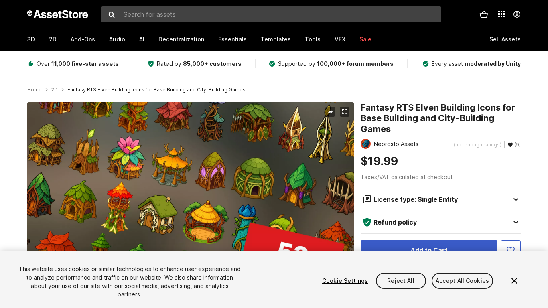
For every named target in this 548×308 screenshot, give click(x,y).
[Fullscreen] (344, 112)
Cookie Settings (345, 280)
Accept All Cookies (462, 280)
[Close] (514, 281)
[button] (484, 14)
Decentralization (181, 39)
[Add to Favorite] (511, 250)
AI (141, 39)
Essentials (232, 39)
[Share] (330, 112)
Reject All (400, 280)
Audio (117, 39)
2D (53, 39)
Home (34, 90)
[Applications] (501, 14)
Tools (313, 39)
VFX (340, 39)
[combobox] (271, 14)
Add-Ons (83, 39)
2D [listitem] (54, 90)
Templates (276, 39)
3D (31, 39)
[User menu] (517, 14)
